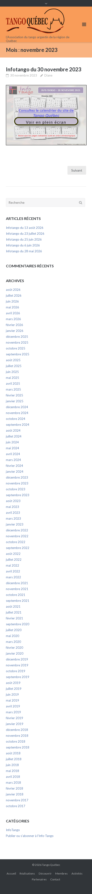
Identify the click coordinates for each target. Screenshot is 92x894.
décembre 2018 (17, 730)
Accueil (11, 873)
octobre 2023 (15, 489)
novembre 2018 (17, 735)
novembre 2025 (17, 342)
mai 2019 (12, 700)
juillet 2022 (13, 559)
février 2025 (14, 395)
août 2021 (13, 606)
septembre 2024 (17, 424)
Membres (61, 873)
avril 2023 (13, 512)
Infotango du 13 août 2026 (24, 228)
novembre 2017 (17, 800)
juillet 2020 (13, 630)
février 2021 (14, 618)
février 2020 (14, 647)
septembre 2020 (17, 624)
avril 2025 (13, 383)
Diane (48, 75)
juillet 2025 (13, 366)
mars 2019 (13, 712)
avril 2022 (13, 571)
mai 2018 (12, 771)
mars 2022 (13, 577)
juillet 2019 (13, 689)
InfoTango (13, 830)
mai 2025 (12, 378)
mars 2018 (13, 782)
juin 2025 (12, 372)
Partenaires (39, 879)
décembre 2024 (17, 407)
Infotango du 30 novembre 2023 (43, 69)
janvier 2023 (14, 524)
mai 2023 (12, 507)
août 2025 (13, 360)
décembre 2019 (17, 659)
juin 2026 (12, 301)
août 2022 (13, 554)
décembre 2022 (17, 530)
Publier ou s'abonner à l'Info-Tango (30, 836)
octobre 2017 (15, 806)
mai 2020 (12, 636)
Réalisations (27, 873)
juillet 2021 (13, 612)
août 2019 (13, 683)
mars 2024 (13, 460)
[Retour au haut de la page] (80, 882)
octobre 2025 (15, 348)
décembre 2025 (17, 336)
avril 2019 (13, 706)
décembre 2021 (17, 583)
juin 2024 (12, 442)
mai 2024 (12, 448)
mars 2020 (13, 642)
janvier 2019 (14, 724)
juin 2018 (12, 765)
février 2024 (14, 466)
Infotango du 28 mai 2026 (24, 251)
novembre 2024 (17, 413)
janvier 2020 (14, 653)
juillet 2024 (13, 436)
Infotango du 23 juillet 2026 (25, 233)
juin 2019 (12, 694)
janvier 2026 (14, 331)
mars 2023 (13, 518)
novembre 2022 (17, 536)
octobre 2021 (15, 595)
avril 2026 (13, 313)
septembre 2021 (17, 600)
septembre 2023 (17, 495)
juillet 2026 (13, 295)
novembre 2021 (17, 589)
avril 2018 (13, 777)
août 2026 (13, 290)
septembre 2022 (17, 548)
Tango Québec (51, 865)
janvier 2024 (14, 471)
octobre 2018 (15, 741)
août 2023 (13, 501)
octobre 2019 (15, 671)
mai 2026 (12, 307)
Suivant (76, 170)
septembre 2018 (17, 747)
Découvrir (45, 873)
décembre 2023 (17, 477)
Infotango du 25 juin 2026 (24, 239)
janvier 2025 (14, 401)
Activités (77, 873)
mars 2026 (13, 319)
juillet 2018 (13, 759)
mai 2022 (12, 565)
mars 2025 (13, 389)
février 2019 (14, 718)
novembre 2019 (17, 665)
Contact (55, 879)
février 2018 (14, 788)
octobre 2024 (15, 419)
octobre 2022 (15, 542)
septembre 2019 (17, 677)
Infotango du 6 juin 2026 (23, 245)
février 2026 (14, 325)
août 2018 (13, 753)
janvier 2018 (14, 794)
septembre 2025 (17, 354)
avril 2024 (13, 454)
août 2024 (13, 430)
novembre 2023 (17, 483)
